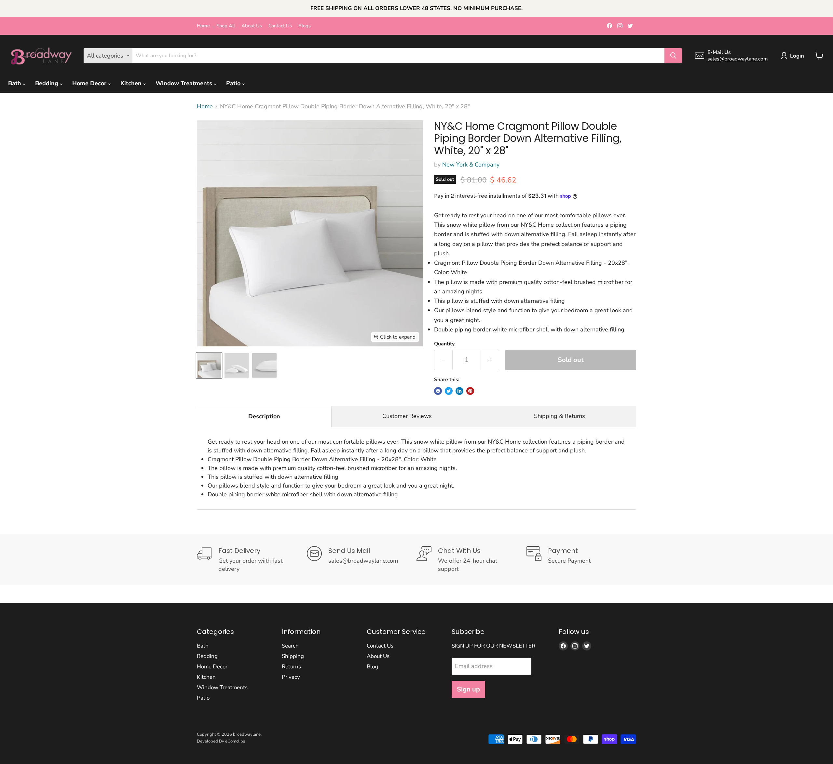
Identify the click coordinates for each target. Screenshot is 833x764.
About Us (251, 26)
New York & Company (470, 164)
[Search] (673, 55)
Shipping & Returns (559, 416)
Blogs (304, 26)
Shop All (225, 26)
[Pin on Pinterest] (470, 391)
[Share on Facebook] (438, 391)
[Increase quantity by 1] (490, 360)
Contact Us (280, 26)
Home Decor (90, 83)
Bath (15, 83)
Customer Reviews (407, 416)
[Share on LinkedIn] (459, 391)
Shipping (293, 656)
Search (290, 646)
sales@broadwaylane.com (737, 58)
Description (264, 416)
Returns (291, 666)
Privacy (291, 677)
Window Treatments (185, 83)
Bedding (47, 83)
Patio (234, 83)
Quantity (444, 344)
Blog (372, 666)
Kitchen (131, 83)
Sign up (468, 689)
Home (203, 26)
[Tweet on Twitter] (449, 391)
